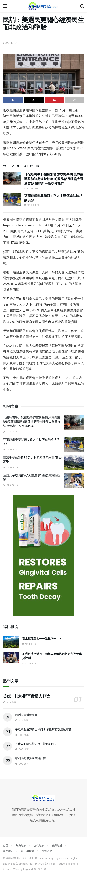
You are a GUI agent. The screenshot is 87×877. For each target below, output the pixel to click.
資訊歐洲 (57, 845)
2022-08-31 (30, 663)
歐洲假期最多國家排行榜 (30, 758)
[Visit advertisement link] (43, 555)
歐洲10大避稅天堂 (26, 714)
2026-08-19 (11, 467)
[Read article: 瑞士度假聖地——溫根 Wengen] (11, 642)
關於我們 (47, 851)
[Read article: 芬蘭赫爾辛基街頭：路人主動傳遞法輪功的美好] (12, 199)
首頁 (5, 845)
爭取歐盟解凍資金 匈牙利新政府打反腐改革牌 (43, 729)
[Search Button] (82, 6)
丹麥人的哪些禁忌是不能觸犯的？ (36, 743)
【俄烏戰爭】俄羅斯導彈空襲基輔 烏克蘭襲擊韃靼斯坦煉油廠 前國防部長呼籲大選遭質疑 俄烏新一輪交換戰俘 (53, 178)
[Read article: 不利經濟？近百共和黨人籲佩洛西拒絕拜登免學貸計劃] (11, 657)
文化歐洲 (39, 845)
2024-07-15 (30, 644)
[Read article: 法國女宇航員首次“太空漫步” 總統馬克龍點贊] (74, 480)
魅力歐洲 (21, 845)
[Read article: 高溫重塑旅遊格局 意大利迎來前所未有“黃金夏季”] (74, 462)
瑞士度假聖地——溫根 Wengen (42, 638)
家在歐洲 (8, 851)
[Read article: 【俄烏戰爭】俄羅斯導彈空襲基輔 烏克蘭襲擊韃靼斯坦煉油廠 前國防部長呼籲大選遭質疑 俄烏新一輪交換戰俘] (12, 178)
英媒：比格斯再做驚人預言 (27, 696)
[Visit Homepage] (43, 6)
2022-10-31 (10, 42)
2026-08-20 (32, 188)
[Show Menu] (5, 6)
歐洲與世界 (27, 851)
